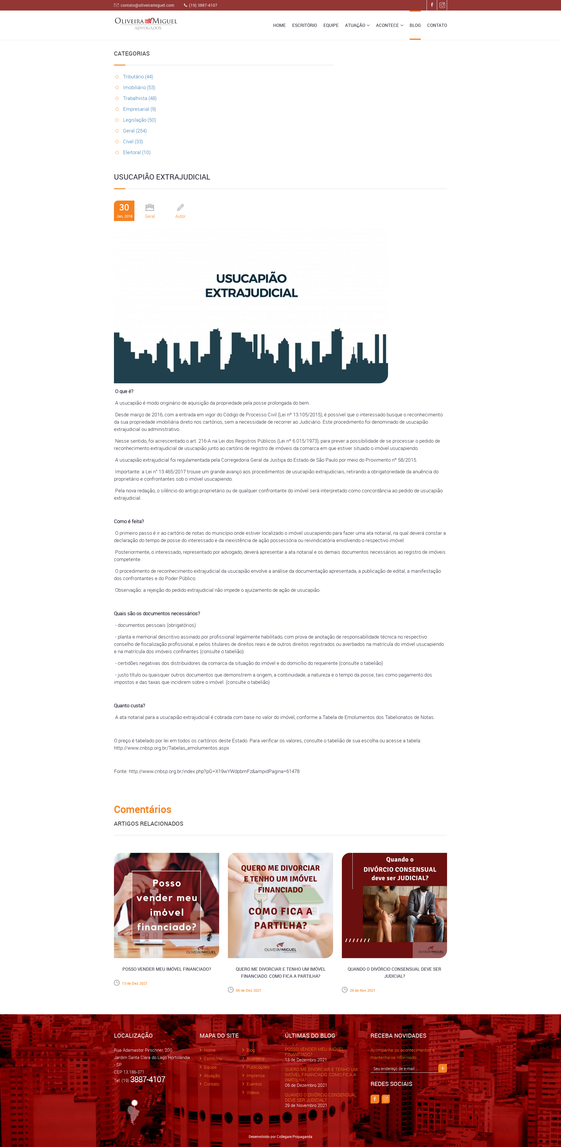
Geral (150, 216)
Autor (180, 216)
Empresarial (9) (139, 109)
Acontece (387, 25)
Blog (415, 25)
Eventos (254, 1084)
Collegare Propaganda (294, 1136)
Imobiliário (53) (139, 87)
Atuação (355, 25)
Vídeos (253, 1092)
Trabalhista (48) (140, 98)
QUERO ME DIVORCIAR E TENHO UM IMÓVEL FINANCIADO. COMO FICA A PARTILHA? (321, 1074)
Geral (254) (135, 130)
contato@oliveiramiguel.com (147, 5)
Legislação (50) (139, 119)
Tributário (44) (138, 76)
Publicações (258, 1067)
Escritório (304, 25)
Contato (437, 25)
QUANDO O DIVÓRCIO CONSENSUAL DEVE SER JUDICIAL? (320, 1097)
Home (279, 25)
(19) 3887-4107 (203, 5)
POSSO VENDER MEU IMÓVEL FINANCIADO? (314, 1051)
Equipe (331, 25)
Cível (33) (133, 141)
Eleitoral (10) (136, 152)
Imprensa (256, 1075)
